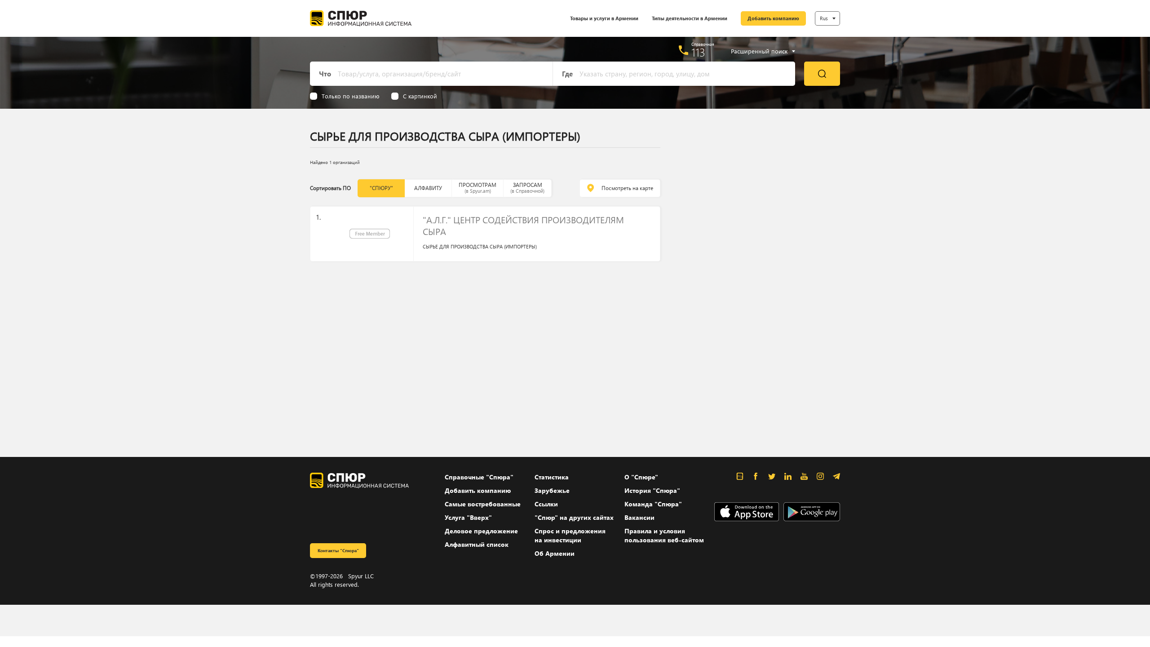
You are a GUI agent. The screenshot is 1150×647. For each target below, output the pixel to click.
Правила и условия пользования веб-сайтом (664, 535)
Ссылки (546, 504)
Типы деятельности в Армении (689, 18)
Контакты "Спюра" (338, 550)
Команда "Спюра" (653, 504)
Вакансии (639, 517)
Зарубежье (552, 490)
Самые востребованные (483, 504)
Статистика (552, 477)
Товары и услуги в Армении (604, 18)
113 (698, 52)
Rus (824, 18)
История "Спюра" (652, 490)
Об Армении (555, 553)
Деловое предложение (481, 531)
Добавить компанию (773, 18)
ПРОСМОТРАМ (477, 188)
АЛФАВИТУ (428, 188)
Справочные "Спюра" (479, 477)
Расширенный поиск (759, 51)
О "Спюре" (641, 477)
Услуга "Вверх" (468, 517)
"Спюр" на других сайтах (574, 517)
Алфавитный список (477, 544)
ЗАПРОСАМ (527, 188)
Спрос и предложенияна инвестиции (570, 535)
